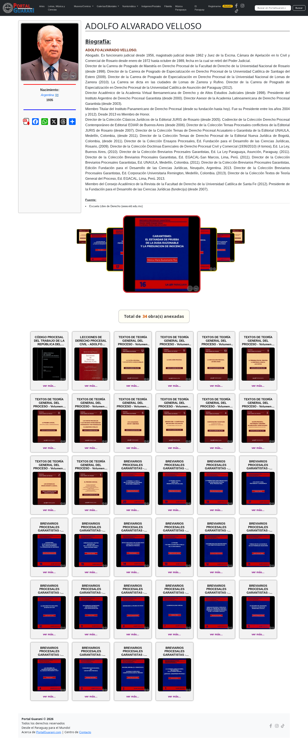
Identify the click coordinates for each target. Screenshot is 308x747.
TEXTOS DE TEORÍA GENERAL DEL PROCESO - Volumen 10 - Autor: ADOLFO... (216, 340)
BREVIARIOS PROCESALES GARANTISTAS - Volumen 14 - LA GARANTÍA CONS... (132, 527)
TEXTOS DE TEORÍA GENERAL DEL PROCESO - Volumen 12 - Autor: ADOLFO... (133, 340)
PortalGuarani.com (48, 732)
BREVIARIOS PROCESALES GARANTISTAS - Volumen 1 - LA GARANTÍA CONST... (174, 651)
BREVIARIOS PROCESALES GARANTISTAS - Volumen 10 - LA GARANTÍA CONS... (49, 589)
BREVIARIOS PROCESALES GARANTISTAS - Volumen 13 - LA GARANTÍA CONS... (174, 527)
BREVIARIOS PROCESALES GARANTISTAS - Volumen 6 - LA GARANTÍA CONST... (216, 589)
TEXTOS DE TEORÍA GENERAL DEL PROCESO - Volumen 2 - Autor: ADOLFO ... (49, 465)
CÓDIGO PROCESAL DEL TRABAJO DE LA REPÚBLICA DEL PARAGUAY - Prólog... (49, 340)
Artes (42, 6)
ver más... (49, 385)
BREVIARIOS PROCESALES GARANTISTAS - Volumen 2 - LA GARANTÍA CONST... (133, 651)
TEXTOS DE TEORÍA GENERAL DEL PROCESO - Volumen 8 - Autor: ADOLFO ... (49, 403)
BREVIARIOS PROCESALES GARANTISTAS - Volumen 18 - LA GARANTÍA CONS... (216, 465)
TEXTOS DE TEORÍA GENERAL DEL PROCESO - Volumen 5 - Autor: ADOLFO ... (174, 403)
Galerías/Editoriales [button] (107, 6)
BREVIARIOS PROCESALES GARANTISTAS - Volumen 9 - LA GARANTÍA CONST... (91, 589)
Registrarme (220, 6)
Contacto (85, 732)
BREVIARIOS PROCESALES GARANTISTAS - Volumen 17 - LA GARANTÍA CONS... (258, 465)
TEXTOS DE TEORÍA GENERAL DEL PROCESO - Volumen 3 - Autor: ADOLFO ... (258, 403)
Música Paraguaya (180, 8)
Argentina (47, 95)
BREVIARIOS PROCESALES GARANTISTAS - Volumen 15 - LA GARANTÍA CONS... (91, 527)
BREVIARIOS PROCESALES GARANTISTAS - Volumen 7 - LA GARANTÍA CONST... (174, 589)
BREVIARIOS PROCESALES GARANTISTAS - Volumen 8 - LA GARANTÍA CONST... (133, 589)
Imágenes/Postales (151, 6)
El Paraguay (199, 8)
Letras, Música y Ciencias (56, 8)
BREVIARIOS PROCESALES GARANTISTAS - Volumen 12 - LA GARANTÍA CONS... (216, 527)
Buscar (299, 7)
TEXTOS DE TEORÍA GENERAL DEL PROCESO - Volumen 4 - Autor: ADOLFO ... (216, 403)
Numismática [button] (129, 6)
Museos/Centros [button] (83, 6)
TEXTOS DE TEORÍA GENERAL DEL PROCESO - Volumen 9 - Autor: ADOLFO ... (258, 340)
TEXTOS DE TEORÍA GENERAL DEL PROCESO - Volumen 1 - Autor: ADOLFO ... (91, 465)
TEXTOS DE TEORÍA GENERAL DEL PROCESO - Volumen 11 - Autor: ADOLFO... (174, 340)
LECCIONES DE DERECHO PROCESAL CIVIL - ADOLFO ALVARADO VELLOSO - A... (91, 340)
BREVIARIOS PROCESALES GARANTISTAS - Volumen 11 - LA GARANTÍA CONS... (258, 527)
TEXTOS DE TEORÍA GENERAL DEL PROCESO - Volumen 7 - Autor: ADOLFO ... (91, 403)
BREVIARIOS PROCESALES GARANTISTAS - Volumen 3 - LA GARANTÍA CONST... (91, 651)
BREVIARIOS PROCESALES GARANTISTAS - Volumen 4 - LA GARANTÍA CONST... (49, 651)
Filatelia (168, 6)
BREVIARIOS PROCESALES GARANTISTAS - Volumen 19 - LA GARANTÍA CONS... (174, 465)
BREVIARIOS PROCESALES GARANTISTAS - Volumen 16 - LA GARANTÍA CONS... (49, 527)
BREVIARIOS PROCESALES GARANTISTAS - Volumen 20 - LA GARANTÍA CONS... (132, 465)
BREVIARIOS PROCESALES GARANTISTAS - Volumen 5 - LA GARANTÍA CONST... (258, 589)
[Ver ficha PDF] (22, 124)
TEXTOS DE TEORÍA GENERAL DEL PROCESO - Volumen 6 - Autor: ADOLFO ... (133, 403)
